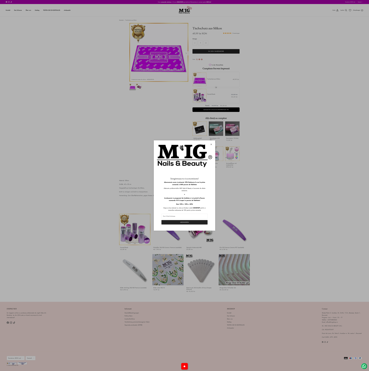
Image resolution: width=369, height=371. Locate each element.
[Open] (184, 366)
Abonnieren (184, 222)
